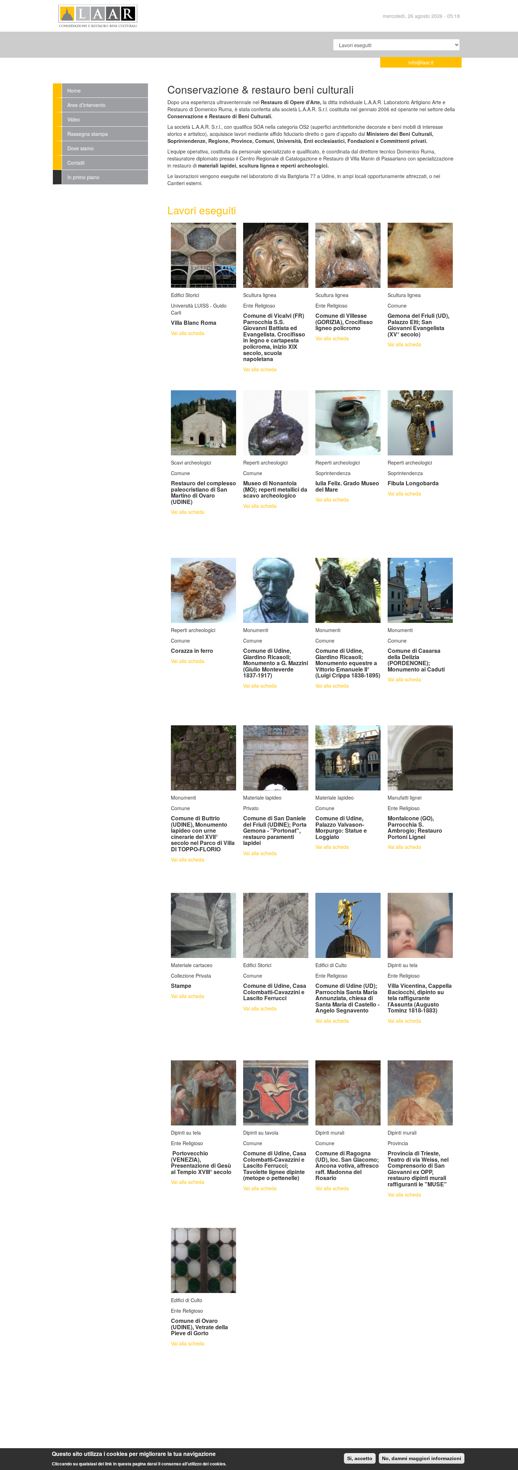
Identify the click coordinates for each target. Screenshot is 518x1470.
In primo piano (83, 177)
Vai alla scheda (187, 332)
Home (74, 90)
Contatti (76, 162)
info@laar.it (420, 62)
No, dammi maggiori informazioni (421, 1458)
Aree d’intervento (86, 104)
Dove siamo (80, 148)
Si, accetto (359, 1458)
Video (73, 119)
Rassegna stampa (87, 133)
